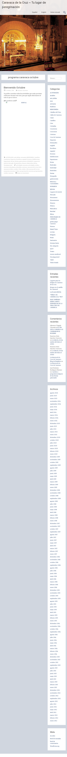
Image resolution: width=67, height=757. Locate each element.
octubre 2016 (54, 562)
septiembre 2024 (55, 404)
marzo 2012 (54, 715)
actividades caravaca (22, 165)
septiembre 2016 (55, 565)
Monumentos (18, 163)
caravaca (24, 167)
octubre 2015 (54, 596)
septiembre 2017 (55, 532)
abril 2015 (53, 612)
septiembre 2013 (55, 665)
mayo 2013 (53, 676)
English (43, 12)
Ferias (12, 161)
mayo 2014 (53, 643)
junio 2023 (53, 426)
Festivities (53, 170)
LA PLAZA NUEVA (55, 292)
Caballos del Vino (55, 112)
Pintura (52, 226)
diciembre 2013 (55, 657)
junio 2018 (53, 507)
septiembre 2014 (55, 632)
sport (51, 248)
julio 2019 (53, 470)
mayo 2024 (53, 409)
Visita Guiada (54, 262)
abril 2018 (53, 512)
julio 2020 (53, 443)
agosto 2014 (54, 634)
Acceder (52, 736)
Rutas (35, 163)
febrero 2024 (54, 418)
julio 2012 (53, 704)
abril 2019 (53, 479)
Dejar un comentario (23, 173)
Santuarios (53, 240)
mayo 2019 (53, 476)
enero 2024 (53, 420)
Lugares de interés (56, 192)
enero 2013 (53, 687)
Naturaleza (30, 163)
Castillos (37, 157)
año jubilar (17, 157)
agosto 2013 (53, 668)
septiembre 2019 (55, 465)
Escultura (19, 159)
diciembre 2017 (55, 523)
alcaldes (52, 95)
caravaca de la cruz (32, 167)
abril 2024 (53, 412)
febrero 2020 (54, 451)
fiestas (16, 161)
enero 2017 (53, 554)
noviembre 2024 (55, 401)
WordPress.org (54, 746)
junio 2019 (53, 473)
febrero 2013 (54, 684)
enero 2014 (53, 654)
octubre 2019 (54, 462)
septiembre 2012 (55, 698)
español (24, 159)
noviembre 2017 (55, 526)
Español (34, 12)
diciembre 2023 (55, 423)
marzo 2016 (53, 582)
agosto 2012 (54, 701)
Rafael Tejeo (54, 229)
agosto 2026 (54, 393)
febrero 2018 (54, 518)
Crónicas (53, 134)
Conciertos (7, 159)
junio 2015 (53, 607)
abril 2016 (53, 579)
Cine (51, 123)
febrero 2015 (54, 618)
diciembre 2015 (55, 590)
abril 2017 (53, 546)
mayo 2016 (53, 576)
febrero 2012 (54, 718)
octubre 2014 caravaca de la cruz (30, 169)
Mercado (10, 163)
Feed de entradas (55, 738)
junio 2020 (53, 445)
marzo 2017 (53, 548)
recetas (52, 232)
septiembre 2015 (55, 598)
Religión (52, 235)
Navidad (52, 211)
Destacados (53, 143)
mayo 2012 (53, 709)
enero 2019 (53, 487)
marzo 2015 (53, 615)
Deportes (13, 159)
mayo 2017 (53, 543)
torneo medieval (55, 254)
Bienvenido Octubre (14, 87)
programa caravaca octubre (12, 171)
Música (52, 206)
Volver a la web (55, 12)
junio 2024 (53, 407)
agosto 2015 (54, 601)
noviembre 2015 (55, 593)
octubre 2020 (54, 440)
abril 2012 (53, 712)
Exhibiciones (36, 159)
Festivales (53, 165)
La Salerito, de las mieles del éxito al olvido (56, 342)
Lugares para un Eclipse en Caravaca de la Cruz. (56, 282)
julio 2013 (53, 671)
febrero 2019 (54, 484)
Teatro (52, 251)
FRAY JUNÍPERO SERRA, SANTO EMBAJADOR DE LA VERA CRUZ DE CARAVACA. (56, 303)
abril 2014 (53, 646)
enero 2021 (53, 434)
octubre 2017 (54, 529)
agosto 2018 (54, 501)
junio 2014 (53, 640)
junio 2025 (53, 395)
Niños (52, 214)
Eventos (29, 159)
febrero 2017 (54, 551)
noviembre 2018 (55, 493)
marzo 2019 (53, 482)
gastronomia (22, 161)
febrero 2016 (54, 584)
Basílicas (53, 106)
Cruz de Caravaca (55, 137)
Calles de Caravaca (56, 115)
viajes (52, 260)
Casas (52, 118)
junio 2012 (53, 707)
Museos (24, 163)
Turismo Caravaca (22, 90)
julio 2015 (53, 604)
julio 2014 (53, 637)
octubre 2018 (54, 495)
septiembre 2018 (55, 498)
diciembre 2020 (55, 437)
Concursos (53, 131)
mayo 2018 (53, 509)
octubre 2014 (17, 169)
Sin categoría (54, 246)
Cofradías (53, 126)
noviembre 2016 (55, 559)
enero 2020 (53, 454)
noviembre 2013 (55, 659)
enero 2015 (53, 621)
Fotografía (53, 176)
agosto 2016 (54, 568)
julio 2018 (53, 504)
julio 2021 (53, 429)
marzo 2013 (53, 682)
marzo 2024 (54, 415)
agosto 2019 (54, 468)
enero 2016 (53, 587)
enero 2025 (53, 398)
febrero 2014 (54, 651)
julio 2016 (53, 571)
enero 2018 (53, 520)
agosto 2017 (54, 534)
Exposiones (7, 161)
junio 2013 (53, 673)
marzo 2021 (54, 432)
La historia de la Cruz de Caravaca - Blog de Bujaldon (56, 359)
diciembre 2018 (55, 490)
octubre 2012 (54, 696)
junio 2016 (53, 573)
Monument (53, 197)
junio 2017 (53, 540)
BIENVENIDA (30, 157)
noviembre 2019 (55, 459)
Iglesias (52, 189)
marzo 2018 (53, 515)
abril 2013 (53, 679)
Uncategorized (8, 165)
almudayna (12, 167)
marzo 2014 (53, 648)
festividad (53, 168)
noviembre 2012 (55, 693)
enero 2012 (53, 721)
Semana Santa (54, 243)
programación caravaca (27, 171)
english (52, 145)
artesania (23, 157)
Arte (51, 101)
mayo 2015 (53, 609)
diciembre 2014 (55, 623)
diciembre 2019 (55, 457)
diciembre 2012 (55, 690)
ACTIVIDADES (10, 157)
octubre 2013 (54, 662)
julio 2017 (53, 537)
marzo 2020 (54, 448)
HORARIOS (30, 161)
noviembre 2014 (55, 626)
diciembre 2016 (55, 557)
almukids (18, 167)
